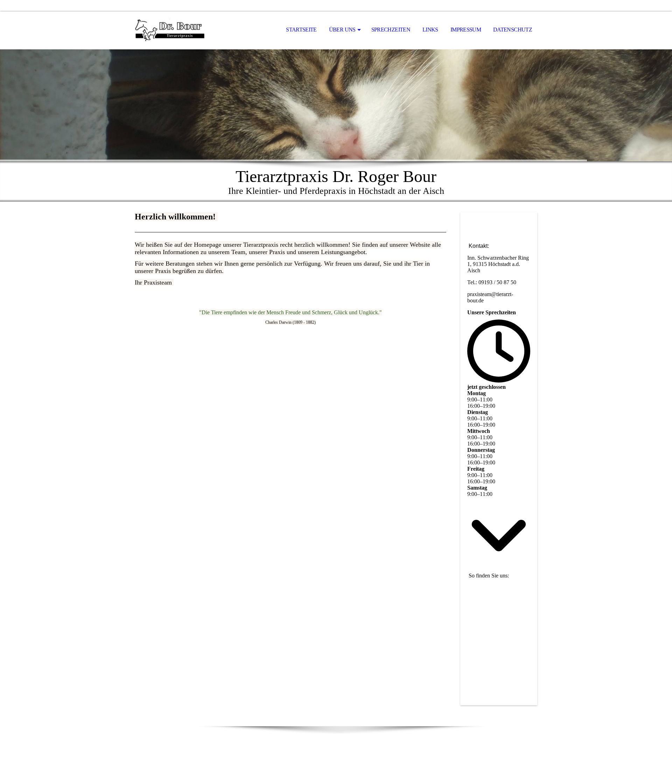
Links (430, 30)
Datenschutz (512, 30)
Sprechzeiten (390, 30)
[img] (170, 30)
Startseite (301, 30)
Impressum (465, 30)
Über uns (342, 30)
